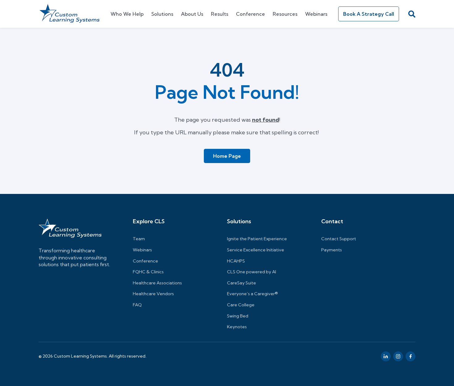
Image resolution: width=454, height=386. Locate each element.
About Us (192, 14)
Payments (331, 250)
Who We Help (127, 14)
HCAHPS (236, 261)
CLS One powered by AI (251, 272)
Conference (250, 14)
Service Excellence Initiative (255, 250)
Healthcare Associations (157, 283)
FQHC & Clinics (148, 272)
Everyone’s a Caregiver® (252, 293)
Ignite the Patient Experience (257, 238)
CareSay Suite (241, 283)
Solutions (162, 14)
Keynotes (237, 326)
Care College (240, 305)
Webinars (316, 14)
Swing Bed (237, 316)
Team (139, 238)
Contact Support (338, 238)
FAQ (137, 305)
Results (219, 14)
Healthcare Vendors (153, 293)
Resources (285, 14)
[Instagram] (398, 356)
